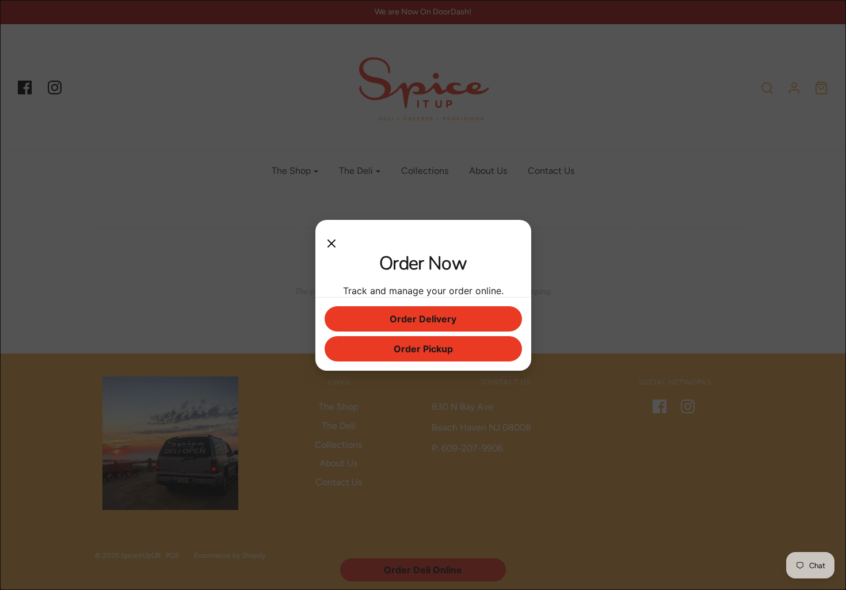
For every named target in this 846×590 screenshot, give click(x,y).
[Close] (331, 240)
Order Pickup (423, 349)
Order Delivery (423, 319)
